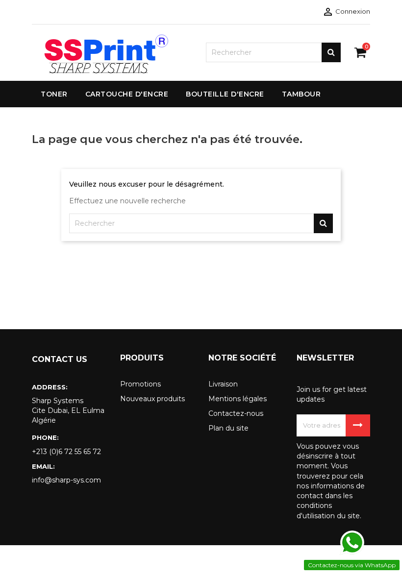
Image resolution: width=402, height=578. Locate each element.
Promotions (140, 384)
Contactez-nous (235, 413)
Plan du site (228, 428)
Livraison (223, 384)
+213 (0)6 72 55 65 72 (66, 451)
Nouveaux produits (152, 398)
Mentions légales (237, 398)
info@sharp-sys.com (66, 480)
